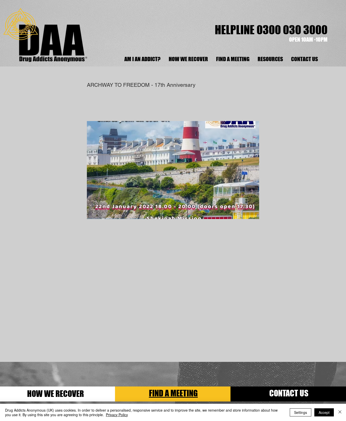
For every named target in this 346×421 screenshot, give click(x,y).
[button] (270, 59)
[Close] (340, 412)
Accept (324, 412)
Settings (300, 412)
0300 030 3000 (292, 30)
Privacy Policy (117, 414)
